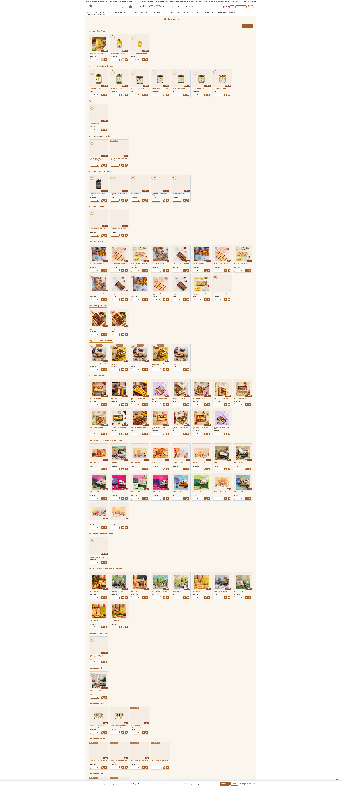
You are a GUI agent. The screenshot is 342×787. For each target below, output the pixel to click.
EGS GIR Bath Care (177, 591)
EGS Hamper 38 (94, 491)
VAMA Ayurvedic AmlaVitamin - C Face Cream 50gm (119, 726)
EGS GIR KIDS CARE (239, 591)
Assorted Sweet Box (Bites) (138, 427)
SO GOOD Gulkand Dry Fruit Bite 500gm (119, 328)
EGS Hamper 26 (115, 491)
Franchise (192, 7)
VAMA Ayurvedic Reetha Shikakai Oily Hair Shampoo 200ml (97, 656)
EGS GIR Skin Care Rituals (117, 591)
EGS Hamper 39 (135, 491)
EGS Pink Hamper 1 (136, 462)
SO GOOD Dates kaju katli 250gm (179, 363)
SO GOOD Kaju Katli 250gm (221, 293)
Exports (180, 7)
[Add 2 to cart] (143, 299)
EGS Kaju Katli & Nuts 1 (96, 398)
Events (199, 7)
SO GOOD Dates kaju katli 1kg (98, 363)
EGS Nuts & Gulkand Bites (97, 427)
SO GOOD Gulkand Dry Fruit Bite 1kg (98, 328)
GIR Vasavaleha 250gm (137, 193)
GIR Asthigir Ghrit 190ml (137, 88)
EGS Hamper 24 (156, 462)
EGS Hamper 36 (197, 491)
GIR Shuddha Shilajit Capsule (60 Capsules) (96, 159)
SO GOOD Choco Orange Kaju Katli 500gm (242, 264)
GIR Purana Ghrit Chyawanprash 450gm (119, 194)
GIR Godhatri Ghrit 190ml (179, 88)
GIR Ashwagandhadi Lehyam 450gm (97, 194)
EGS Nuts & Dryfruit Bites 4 (179, 398)
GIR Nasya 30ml (94, 123)
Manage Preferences (247, 784)
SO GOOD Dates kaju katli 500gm (138, 363)
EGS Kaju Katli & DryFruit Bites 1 (119, 427)
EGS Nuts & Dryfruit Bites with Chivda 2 (180, 428)
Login (232, 6)
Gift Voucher (164, 7)
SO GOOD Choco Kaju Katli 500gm (118, 293)
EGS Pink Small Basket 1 (96, 521)
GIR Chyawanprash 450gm (179, 193)
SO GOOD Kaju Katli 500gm (97, 293)
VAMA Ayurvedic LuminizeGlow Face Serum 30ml (139, 761)
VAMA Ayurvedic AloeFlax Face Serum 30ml (98, 761)
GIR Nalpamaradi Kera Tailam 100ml (118, 229)
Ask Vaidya (173, 7)
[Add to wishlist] (105, 59)
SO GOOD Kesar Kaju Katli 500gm (200, 264)
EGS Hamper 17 (115, 620)
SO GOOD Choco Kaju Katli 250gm (180, 293)
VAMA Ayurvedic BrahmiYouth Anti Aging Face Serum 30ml (119, 761)
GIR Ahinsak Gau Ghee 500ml (118, 53)
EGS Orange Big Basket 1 (199, 462)
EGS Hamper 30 (177, 491)
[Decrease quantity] (91, 59)
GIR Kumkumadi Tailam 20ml (97, 228)
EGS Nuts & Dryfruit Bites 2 (221, 398)
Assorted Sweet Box (116, 398)
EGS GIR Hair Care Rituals (220, 591)
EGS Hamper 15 (135, 591)
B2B (186, 7)
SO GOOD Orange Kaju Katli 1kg (119, 263)
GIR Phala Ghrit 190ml (198, 88)
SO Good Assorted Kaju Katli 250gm (221, 428)
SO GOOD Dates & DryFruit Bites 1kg (118, 363)
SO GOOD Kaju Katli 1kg (158, 263)
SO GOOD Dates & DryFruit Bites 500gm (159, 363)
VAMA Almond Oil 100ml (96, 690)
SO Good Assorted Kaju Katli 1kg (159, 398)
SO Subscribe (141, 7)
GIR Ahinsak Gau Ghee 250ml (139, 53)
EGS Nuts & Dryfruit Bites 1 (241, 398)
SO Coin (155, 7)
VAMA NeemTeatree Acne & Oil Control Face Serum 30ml (160, 761)
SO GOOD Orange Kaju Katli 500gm (221, 264)
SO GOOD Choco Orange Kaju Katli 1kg (139, 264)
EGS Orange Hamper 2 (220, 491)
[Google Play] (248, 6)
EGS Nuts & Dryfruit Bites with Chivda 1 (200, 428)
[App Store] (252, 6)
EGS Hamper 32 (218, 462)
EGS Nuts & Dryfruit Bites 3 (200, 398)
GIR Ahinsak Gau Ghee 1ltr (97, 53)
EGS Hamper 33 (238, 462)
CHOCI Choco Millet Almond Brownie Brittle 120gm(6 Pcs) (98, 556)
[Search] (130, 6)
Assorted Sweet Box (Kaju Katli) (138, 398)
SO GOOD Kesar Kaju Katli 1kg (98, 263)
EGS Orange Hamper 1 (116, 521)
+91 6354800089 (138, 1)
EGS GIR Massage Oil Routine (159, 591)
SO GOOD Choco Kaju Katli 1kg (181, 263)
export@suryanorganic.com (155, 1)
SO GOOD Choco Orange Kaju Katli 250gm (201, 293)
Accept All (224, 784)
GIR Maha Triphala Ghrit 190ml (160, 88)
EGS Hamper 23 (94, 462)
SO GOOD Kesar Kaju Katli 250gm (138, 293)
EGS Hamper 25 (156, 491)
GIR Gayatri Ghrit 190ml (220, 88)
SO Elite (149, 7)
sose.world (101, 1)
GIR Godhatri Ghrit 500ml (117, 88)
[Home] (90, 6)
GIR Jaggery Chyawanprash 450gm (159, 194)
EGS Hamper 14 (197, 591)
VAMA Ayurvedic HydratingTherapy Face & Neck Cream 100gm (139, 726)
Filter (248, 26)
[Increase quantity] (97, 59)
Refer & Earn (242, 6)
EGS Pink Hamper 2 (178, 462)
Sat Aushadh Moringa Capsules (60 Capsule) (119, 159)
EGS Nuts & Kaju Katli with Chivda (158, 428)
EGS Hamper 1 (94, 620)
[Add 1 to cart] (102, 59)
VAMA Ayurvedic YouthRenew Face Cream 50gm (98, 726)
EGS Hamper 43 (115, 462)
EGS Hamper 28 (238, 491)
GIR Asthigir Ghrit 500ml (96, 88)
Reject (234, 784)
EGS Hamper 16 (94, 591)
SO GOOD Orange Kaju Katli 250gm (159, 293)
